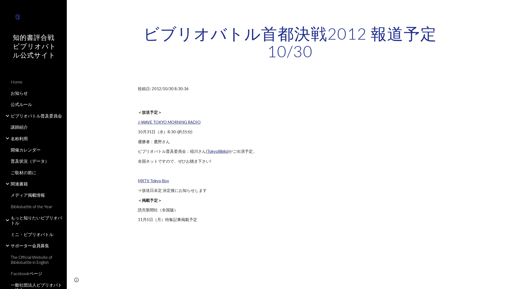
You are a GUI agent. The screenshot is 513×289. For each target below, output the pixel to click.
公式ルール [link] (21, 104)
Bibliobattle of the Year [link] (31, 206)
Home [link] (16, 81)
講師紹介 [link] (19, 127)
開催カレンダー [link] (26, 149)
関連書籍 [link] (19, 183)
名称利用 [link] (19, 138)
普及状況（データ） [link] (30, 160)
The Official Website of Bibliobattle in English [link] (31, 259)
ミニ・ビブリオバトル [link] (32, 234)
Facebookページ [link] (26, 273)
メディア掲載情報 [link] (28, 194)
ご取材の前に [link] (23, 172)
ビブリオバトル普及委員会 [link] (36, 115)
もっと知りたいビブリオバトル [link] (36, 220)
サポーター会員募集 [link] (30, 245)
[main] (290, 42)
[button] (506, 7)
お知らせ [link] (19, 93)
